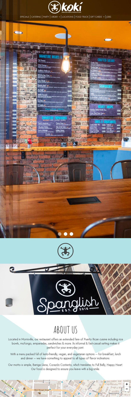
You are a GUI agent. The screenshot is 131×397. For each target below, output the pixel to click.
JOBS (109, 16)
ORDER (54, 16)
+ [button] (127, 384)
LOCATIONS (67, 16)
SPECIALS (24, 16)
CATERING (36, 16)
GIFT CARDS (96, 16)
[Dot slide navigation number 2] (65, 234)
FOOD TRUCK (82, 16)
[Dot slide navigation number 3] (71, 234)
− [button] (127, 389)
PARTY (46, 16)
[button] (128, 235)
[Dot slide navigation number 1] (59, 234)
